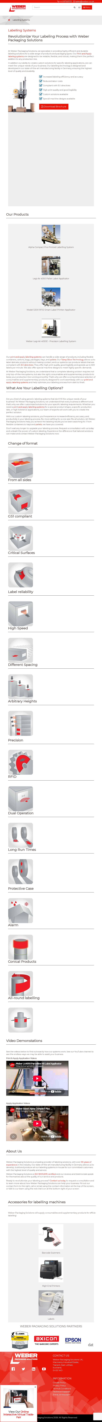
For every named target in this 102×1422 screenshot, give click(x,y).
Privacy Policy (59, 1385)
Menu (87, 7)
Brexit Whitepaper (62, 1394)
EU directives (27, 365)
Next (93, 1340)
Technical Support (61, 1391)
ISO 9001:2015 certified (45, 1174)
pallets (52, 359)
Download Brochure (54, 106)
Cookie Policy (59, 1382)
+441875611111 (65, 1)
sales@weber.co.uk (85, 1)
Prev (9, 1340)
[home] (9, 20)
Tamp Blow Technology (72, 359)
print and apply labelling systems (25, 357)
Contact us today (58, 1180)
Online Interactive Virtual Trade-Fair (18, 1414)
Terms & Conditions (62, 1388)
